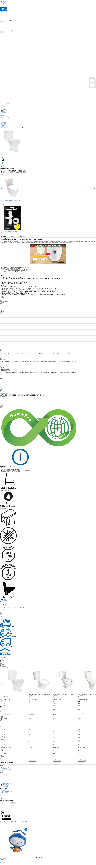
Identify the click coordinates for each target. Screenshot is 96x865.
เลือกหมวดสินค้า (6, 103)
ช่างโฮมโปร (4, 111)
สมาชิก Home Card (5, 774)
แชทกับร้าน (2, 310)
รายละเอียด (2, 609)
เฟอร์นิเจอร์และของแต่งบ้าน (5, 117)
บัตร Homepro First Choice (6, 777)
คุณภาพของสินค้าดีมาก (6, 369)
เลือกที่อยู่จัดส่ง (9, 20)
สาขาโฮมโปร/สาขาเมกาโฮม (7, 791)
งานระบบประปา (3, 122)
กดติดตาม (6, 301)
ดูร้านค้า (1, 309)
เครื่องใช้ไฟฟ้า (2, 115)
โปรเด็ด (3, 112)
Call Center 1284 (5, 798)
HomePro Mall (4, 108)
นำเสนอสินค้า (4, 796)
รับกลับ (1, 467)
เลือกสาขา (12, 30)
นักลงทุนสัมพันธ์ (5, 792)
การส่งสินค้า (4, 782)
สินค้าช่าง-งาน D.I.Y (5, 109)
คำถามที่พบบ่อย (4, 768)
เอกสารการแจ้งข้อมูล (5, 784)
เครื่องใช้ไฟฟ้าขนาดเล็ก (4, 116)
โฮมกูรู (3, 110)
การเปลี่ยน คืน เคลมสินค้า (6, 769)
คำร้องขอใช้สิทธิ (5, 786)
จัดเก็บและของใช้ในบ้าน (4, 120)
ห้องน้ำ (1, 121)
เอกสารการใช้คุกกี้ (5, 785)
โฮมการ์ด (4, 1)
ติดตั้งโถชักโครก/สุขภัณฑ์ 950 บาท (15, 606)
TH (2, 6)
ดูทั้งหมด (1, 174)
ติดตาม (13, 802)
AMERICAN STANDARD (4, 393)
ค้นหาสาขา (5, 3)
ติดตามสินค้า (4, 770)
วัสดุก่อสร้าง (2, 125)
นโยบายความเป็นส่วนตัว (6, 783)
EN (4, 6)
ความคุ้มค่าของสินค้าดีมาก (6, 370)
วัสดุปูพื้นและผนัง (3, 124)
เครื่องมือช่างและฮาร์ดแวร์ (4, 126)
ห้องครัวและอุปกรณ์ (3, 123)
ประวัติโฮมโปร (4, 790)
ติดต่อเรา (3, 797)
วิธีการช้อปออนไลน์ (5, 767)
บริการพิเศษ (4, 113)
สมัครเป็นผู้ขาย (5, 2)
